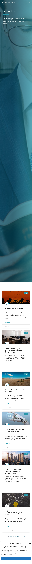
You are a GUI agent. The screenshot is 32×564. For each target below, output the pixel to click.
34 (24, 536)
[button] (30, 543)
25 (18, 536)
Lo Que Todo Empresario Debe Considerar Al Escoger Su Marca (16, 513)
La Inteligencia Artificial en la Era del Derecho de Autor (15, 430)
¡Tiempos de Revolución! (14, 309)
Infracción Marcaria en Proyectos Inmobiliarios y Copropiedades (14, 471)
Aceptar (16, 558)
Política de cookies (11, 562)
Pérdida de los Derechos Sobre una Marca (16, 391)
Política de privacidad (19, 562)
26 (20, 536)
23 (13, 536)
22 (11, 536)
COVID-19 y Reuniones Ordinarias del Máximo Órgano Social (13, 350)
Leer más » (7, 322)
